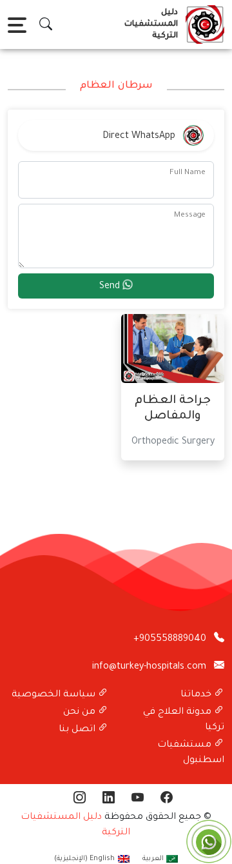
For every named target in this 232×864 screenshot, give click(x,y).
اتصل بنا (78, 730)
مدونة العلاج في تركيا (183, 720)
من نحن (80, 712)
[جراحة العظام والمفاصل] (172, 349)
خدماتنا (197, 695)
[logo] (202, 24)
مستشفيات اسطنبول (190, 753)
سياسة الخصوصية (55, 695)
